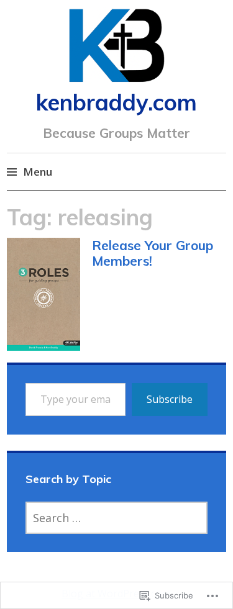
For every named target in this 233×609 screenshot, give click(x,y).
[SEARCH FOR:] (116, 518)
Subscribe (170, 399)
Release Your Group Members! (152, 253)
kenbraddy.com (116, 102)
